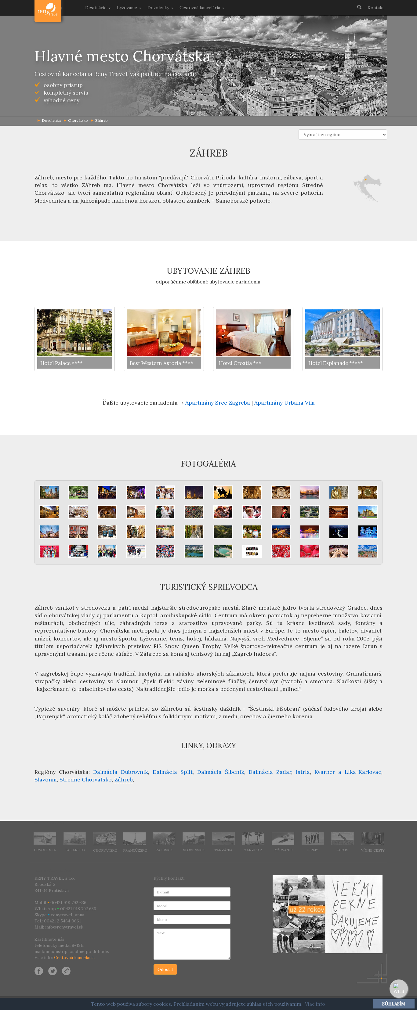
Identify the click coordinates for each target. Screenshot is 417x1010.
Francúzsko (135, 850)
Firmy (312, 850)
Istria (303, 771)
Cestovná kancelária (74, 957)
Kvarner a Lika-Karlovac (347, 771)
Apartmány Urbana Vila (284, 402)
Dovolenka (45, 850)
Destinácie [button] (96, 7)
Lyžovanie (283, 850)
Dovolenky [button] (158, 7)
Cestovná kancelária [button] (200, 7)
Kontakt (376, 7)
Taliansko (75, 850)
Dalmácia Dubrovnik (120, 771)
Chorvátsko (78, 120)
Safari (342, 850)
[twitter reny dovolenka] (52, 970)
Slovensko (193, 850)
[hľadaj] (359, 6)
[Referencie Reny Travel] (328, 914)
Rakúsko (163, 850)
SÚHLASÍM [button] (393, 1004)
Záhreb (101, 120)
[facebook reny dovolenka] (38, 970)
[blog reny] (65, 970)
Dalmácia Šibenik (220, 771)
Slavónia (45, 779)
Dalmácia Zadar (269, 771)
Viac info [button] (315, 1004)
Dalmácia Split (173, 771)
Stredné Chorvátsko (86, 779)
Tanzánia (223, 850)
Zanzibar (253, 850)
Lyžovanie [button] (127, 7)
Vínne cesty (373, 850)
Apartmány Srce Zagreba (217, 402)
